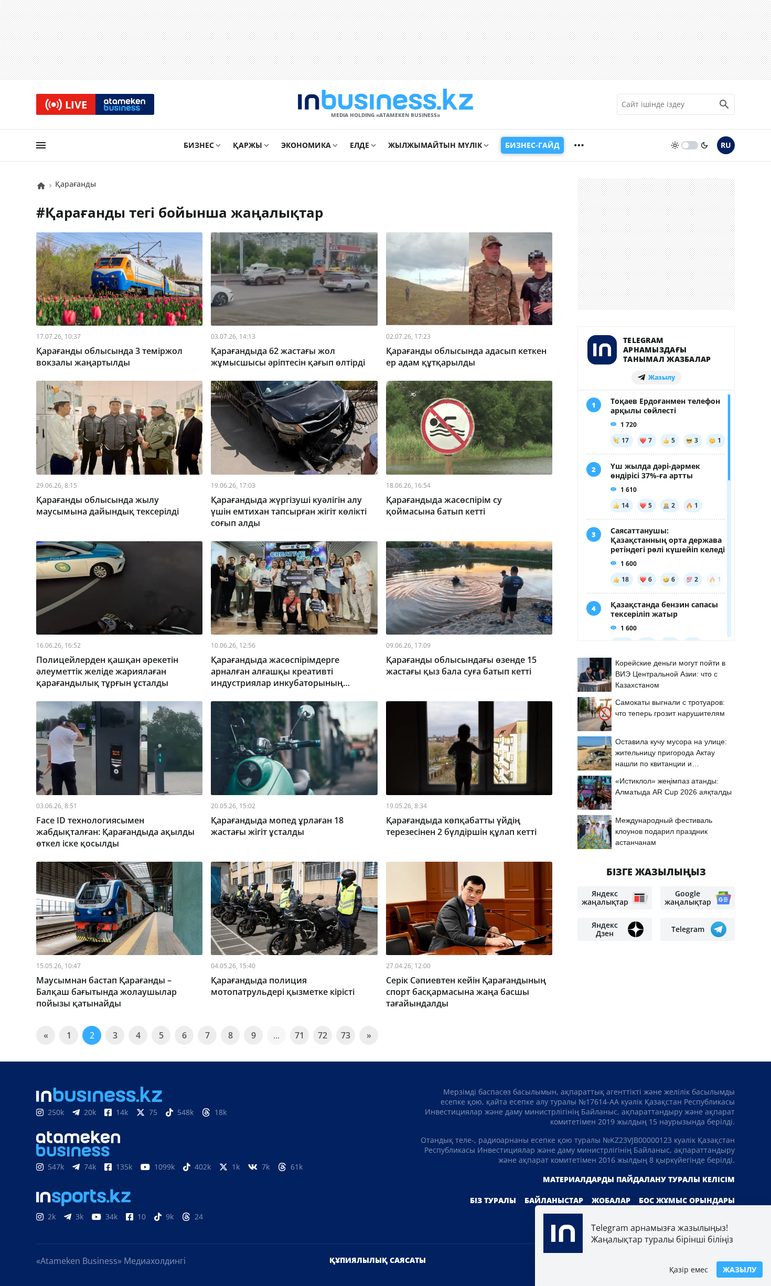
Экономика (306, 145)
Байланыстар (553, 1200)
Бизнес (199, 145)
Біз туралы (493, 1200)
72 (322, 1035)
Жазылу (739, 1269)
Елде (359, 145)
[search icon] (724, 104)
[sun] (675, 145)
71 (299, 1035)
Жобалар (611, 1200)
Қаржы (247, 145)
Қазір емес (688, 1269)
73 (345, 1035)
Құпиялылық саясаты (377, 1260)
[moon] (704, 145)
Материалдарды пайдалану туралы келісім (639, 1179)
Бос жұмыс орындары (687, 1200)
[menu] (41, 145)
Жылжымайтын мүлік (435, 145)
